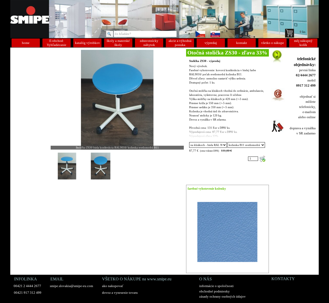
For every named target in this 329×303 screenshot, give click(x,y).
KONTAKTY (283, 279)
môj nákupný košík (303, 43)
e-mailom (309, 112)
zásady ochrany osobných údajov (222, 296)
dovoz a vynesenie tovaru (120, 293)
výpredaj (211, 43)
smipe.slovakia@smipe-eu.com (71, 286)
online (311, 117)
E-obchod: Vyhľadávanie (56, 43)
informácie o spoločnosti (216, 286)
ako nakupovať (112, 286)
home (26, 43)
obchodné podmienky (214, 291)
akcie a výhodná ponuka (180, 43)
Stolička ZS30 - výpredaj (204, 61)
